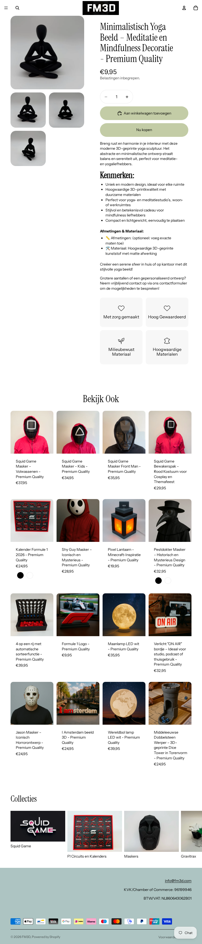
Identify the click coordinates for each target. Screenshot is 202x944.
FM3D (26, 937)
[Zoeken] (17, 8)
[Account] (184, 8)
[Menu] (6, 8)
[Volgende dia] (47, 432)
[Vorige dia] (16, 432)
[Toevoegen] (137, 445)
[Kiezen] (45, 445)
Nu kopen (144, 129)
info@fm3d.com (178, 880)
